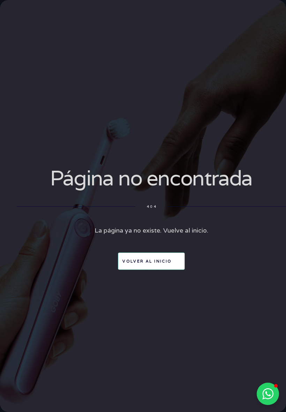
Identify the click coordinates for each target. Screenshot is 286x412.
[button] (268, 394)
